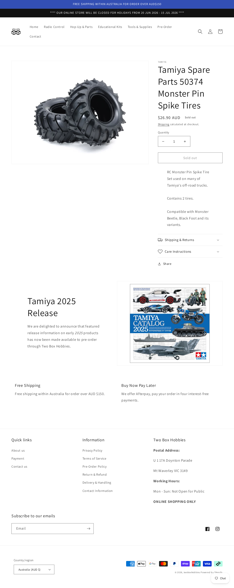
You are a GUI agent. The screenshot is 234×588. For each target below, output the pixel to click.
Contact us (19, 466)
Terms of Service (94, 458)
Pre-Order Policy (94, 466)
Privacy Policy (92, 450)
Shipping (164, 124)
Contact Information (97, 491)
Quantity (163, 132)
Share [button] (167, 264)
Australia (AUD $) (30, 570)
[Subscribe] (88, 528)
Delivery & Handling (96, 482)
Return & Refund (94, 474)
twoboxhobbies (192, 572)
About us (18, 450)
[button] (200, 32)
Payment (17, 458)
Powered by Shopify (212, 572)
